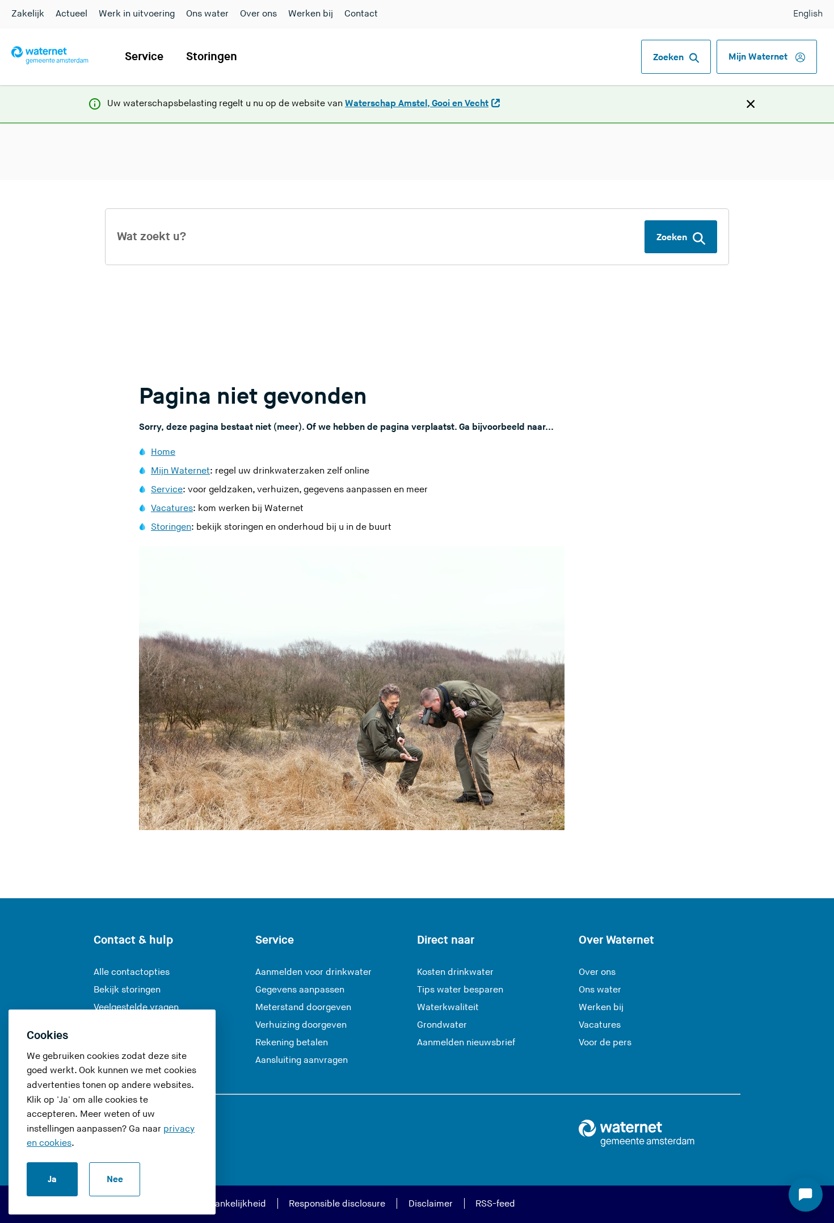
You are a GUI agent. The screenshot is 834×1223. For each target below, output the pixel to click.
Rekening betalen (291, 1042)
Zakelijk (27, 14)
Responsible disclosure (337, 1204)
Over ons (258, 14)
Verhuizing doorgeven (301, 1025)
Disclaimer (430, 1204)
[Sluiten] (750, 103)
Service (144, 57)
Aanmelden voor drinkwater (313, 972)
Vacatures (172, 508)
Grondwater (442, 1025)
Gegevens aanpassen (299, 990)
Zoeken (668, 57)
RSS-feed (495, 1204)
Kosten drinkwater (455, 972)
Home (163, 452)
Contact (361, 14)
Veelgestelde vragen (136, 1007)
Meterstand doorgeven (303, 1007)
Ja (52, 1179)
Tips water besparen (460, 990)
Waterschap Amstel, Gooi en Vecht (416, 104)
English (808, 14)
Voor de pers (605, 1042)
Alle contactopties (132, 972)
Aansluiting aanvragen (301, 1060)
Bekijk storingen (127, 990)
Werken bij (310, 14)
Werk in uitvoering (137, 14)
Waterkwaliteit (448, 1007)
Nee (115, 1179)
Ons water (207, 14)
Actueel (71, 14)
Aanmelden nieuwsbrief (466, 1042)
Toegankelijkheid (230, 1204)
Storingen (211, 57)
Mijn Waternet (759, 57)
